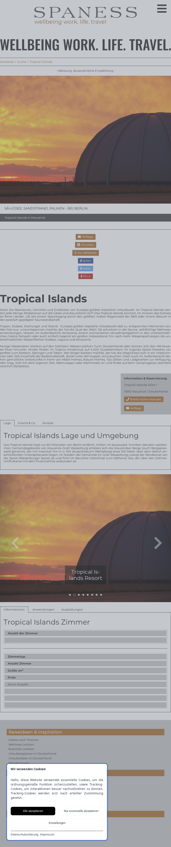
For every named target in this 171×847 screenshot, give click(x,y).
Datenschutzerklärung (24, 834)
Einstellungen (57, 823)
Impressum (47, 834)
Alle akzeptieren (33, 811)
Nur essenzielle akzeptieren (81, 811)
